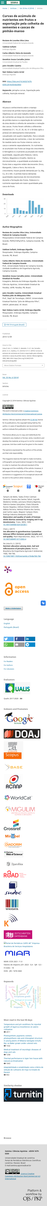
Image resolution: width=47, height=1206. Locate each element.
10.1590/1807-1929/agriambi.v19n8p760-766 (22, 556)
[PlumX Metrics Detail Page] (7, 569)
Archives (13, 8)
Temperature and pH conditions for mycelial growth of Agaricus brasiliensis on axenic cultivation (22, 1027)
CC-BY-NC (33, 420)
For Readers (8, 661)
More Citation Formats (12, 365)
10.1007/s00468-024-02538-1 (15, 524)
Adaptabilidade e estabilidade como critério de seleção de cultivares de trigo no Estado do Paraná (23, 1069)
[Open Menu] (2, 2)
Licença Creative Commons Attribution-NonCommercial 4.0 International (22, 1176)
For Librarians (9, 669)
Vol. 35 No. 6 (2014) (27, 8)
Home (5, 8)
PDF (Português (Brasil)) (15, 325)
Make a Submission (13, 608)
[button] (9, 639)
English (7, 623)
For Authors (8, 665)
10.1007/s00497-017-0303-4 (14, 539)
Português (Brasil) (11, 627)
